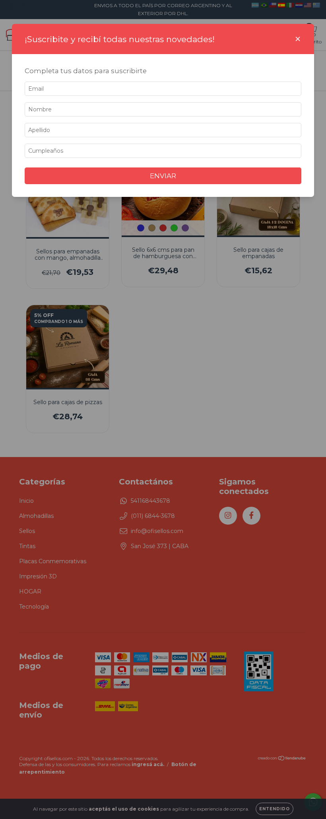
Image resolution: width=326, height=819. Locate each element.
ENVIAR (163, 176)
